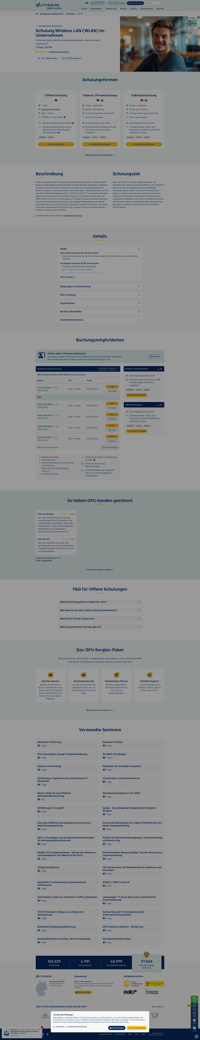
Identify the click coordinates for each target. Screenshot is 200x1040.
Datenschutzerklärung (78, 1027)
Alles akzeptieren (137, 1028)
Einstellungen (118, 1028)
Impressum (60, 1027)
